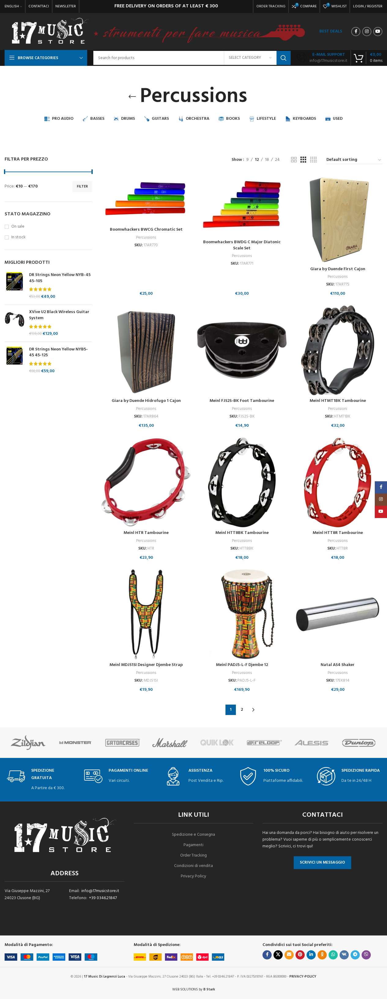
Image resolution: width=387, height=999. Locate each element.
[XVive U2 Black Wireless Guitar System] (14, 323)
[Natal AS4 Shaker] (337, 614)
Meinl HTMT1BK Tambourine (338, 400)
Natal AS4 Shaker (338, 664)
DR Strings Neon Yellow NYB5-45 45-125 (58, 352)
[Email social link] (289, 954)
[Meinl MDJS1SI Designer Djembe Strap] (146, 614)
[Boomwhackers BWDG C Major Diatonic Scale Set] (242, 205)
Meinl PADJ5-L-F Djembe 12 (242, 664)
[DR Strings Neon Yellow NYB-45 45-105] (14, 286)
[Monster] (75, 742)
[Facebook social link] (355, 31)
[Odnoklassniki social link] (322, 954)
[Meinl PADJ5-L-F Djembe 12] (242, 614)
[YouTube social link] (377, 31)
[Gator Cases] (122, 742)
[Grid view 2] (294, 160)
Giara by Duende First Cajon (337, 269)
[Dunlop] (358, 742)
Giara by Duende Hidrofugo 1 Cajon (146, 400)
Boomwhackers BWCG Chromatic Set (146, 229)
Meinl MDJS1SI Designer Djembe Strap (146, 664)
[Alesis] (311, 742)
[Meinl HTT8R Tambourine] (337, 482)
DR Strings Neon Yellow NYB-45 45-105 (60, 278)
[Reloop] (264, 742)
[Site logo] (50, 31)
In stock (18, 237)
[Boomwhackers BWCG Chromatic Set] (146, 198)
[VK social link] (344, 954)
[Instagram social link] (366, 31)
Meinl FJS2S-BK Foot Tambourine (242, 400)
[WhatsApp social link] (333, 954)
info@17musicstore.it (100, 891)
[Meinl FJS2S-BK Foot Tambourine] (242, 350)
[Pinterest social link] (300, 954)
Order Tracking (193, 855)
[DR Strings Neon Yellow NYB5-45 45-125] (14, 360)
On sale (17, 227)
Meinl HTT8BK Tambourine (242, 532)
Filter (82, 187)
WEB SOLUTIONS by (193, 989)
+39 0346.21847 (103, 898)
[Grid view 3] (303, 160)
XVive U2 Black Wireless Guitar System (59, 315)
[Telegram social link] (355, 954)
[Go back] (132, 97)
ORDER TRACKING (270, 6)
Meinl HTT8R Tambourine (338, 532)
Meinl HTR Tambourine (146, 532)
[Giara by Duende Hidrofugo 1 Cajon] (146, 350)
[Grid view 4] (313, 160)
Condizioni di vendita (193, 865)
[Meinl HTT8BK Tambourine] (242, 482)
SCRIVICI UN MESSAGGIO (322, 862)
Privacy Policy (193, 876)
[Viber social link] (366, 954)
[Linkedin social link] (311, 954)
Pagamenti (193, 845)
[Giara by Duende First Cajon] (337, 218)
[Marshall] (169, 742)
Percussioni (337, 409)
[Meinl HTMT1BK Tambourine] (337, 350)
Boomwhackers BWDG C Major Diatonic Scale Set (242, 245)
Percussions (146, 237)
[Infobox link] (322, 57)
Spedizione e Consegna (193, 834)
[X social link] (278, 954)
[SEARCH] (284, 58)
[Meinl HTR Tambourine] (146, 482)
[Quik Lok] (217, 742)
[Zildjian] (28, 742)
